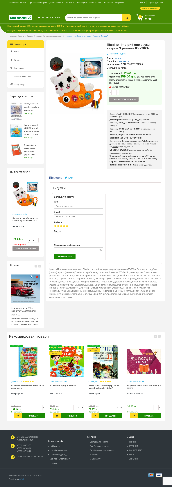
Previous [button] (36, 266)
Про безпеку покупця (99, 446)
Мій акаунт (55, 446)
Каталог (50, 17)
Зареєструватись (155, 2)
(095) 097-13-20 (24, 451)
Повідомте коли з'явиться (25, 248)
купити (21, 226)
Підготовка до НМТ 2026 (24, 308)
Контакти (70, 2)
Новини (54, 463)
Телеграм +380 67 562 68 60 (30, 456)
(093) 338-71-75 (24, 445)
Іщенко (136, 394)
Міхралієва (99, 393)
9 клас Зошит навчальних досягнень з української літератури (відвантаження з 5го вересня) (32, 154)
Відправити (65, 256)
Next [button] (39, 266)
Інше (131, 454)
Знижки (133, 459)
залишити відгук (22, 214)
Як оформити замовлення (102, 450)
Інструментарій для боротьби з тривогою (31, 107)
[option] (25, 216)
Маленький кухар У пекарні (24, 385)
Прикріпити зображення (67, 245)
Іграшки (17, 60)
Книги (16, 52)
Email (57, 212)
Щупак (58, 394)
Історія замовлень (59, 450)
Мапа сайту (95, 459)
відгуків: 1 (134, 381)
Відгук (57, 231)
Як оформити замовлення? (89, 2)
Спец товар (19, 84)
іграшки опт (124, 61)
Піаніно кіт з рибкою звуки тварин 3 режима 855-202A (25, 219)
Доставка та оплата (17, 2)
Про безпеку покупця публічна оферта (46, 2)
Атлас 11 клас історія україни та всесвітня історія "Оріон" (65, 387)
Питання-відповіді (59, 454)
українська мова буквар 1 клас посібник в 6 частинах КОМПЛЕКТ (143, 387)
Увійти (142, 2)
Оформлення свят (22, 76)
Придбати (33, 416)
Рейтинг (58, 222)
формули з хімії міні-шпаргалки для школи (105, 386)
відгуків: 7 (56, 381)
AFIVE (21, 479)
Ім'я (56, 202)
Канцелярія (19, 68)
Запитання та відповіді (114, 2)
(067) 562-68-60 (24, 448)
